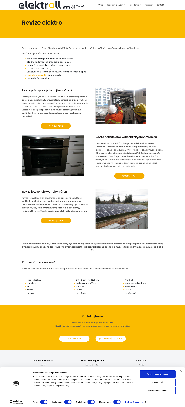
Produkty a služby (115, 5)
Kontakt (160, 5)
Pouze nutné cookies (157, 390)
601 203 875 (74, 338)
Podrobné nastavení (134, 402)
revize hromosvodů (36, 75)
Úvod (100, 5)
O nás (141, 365)
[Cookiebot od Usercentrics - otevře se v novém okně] (16, 402)
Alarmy (43, 365)
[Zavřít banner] (181, 371)
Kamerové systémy (92, 365)
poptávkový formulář (110, 338)
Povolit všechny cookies (157, 374)
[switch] (67, 402)
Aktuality (149, 5)
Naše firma (134, 5)
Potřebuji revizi (55, 125)
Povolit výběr (157, 382)
